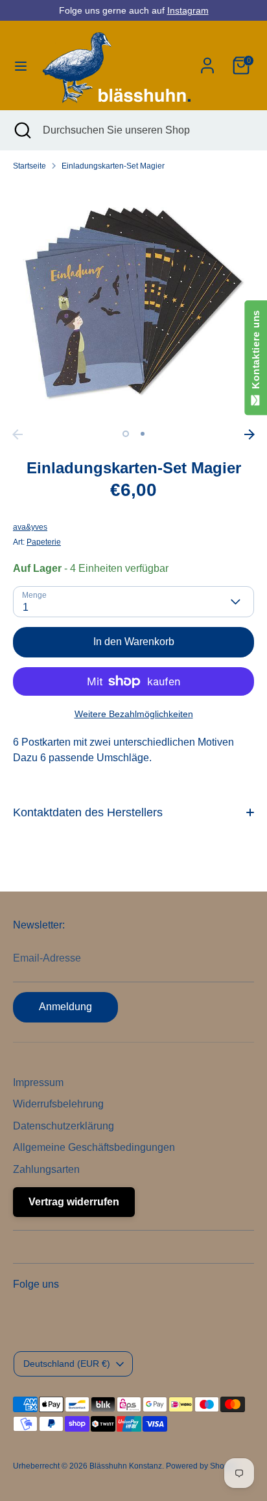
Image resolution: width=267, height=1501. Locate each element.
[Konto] (207, 59)
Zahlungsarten (46, 1169)
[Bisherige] (17, 434)
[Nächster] (249, 434)
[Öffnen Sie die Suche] (21, 130)
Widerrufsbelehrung (58, 1103)
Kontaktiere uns (255, 352)
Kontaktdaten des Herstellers (88, 812)
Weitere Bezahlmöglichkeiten (134, 714)
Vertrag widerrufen (74, 1201)
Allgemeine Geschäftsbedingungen (94, 1147)
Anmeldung (65, 1006)
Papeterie (44, 542)
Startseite (29, 166)
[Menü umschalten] (20, 65)
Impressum (38, 1082)
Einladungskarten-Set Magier (113, 166)
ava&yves (30, 527)
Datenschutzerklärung (63, 1125)
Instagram (188, 10)
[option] (133, 302)
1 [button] (125, 434)
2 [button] (143, 434)
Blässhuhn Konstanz (125, 1466)
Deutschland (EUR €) (66, 1363)
